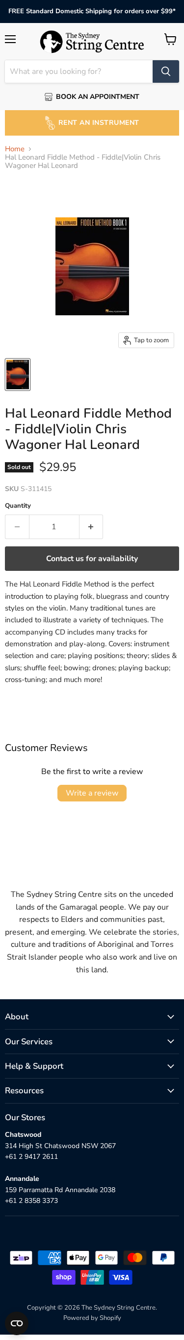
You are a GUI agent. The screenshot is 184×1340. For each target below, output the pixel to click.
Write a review (92, 793)
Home (15, 149)
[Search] (166, 71)
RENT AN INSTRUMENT (98, 122)
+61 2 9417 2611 (31, 1156)
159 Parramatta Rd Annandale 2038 (60, 1190)
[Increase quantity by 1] (91, 527)
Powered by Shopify (92, 1318)
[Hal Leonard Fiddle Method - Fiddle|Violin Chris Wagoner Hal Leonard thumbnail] (17, 374)
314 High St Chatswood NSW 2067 (60, 1146)
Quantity (18, 506)
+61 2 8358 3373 (31, 1200)
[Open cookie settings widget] (16, 1323)
